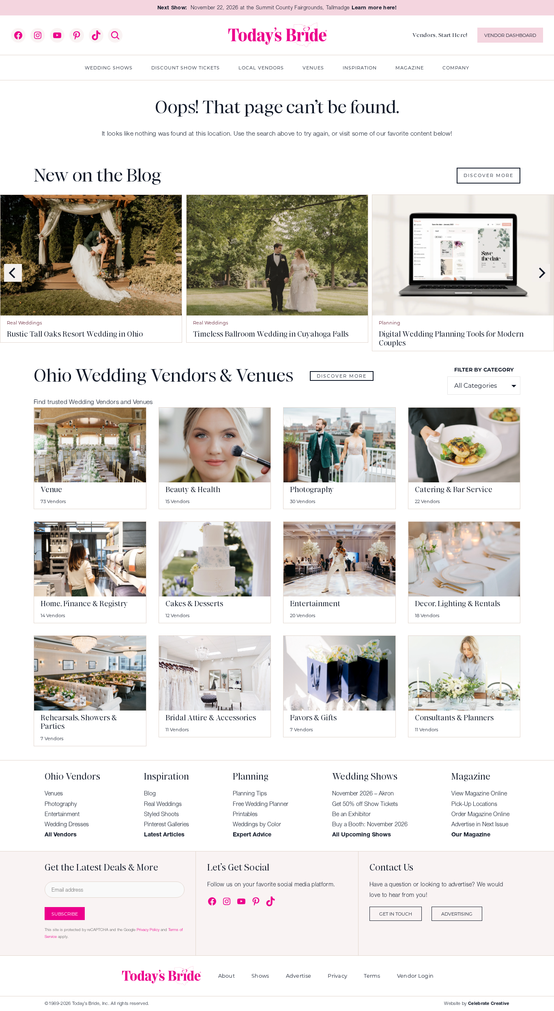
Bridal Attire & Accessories (210, 718)
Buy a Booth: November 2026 (370, 824)
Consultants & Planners (454, 718)
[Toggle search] (115, 35)
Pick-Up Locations (474, 804)
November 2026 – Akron (363, 793)
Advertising (456, 914)
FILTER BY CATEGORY (484, 369)
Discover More (488, 175)
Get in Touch (395, 914)
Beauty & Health (192, 489)
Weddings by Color (257, 824)
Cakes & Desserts (194, 603)
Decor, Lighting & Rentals (457, 603)
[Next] (541, 273)
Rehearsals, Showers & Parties (79, 722)
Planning (389, 323)
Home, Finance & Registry (84, 603)
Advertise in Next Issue (479, 824)
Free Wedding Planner (260, 804)
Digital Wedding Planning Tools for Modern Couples (451, 339)
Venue (51, 489)
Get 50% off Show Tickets (365, 804)
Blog (150, 793)
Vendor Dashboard (510, 35)
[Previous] (13, 273)
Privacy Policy (148, 929)
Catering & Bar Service (453, 489)
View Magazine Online (479, 793)
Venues (54, 793)
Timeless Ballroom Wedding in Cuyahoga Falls (270, 334)
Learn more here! (374, 7)
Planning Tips (250, 793)
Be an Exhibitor (351, 814)
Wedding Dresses (67, 824)
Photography (312, 489)
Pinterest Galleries (166, 824)
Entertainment (315, 603)
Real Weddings (24, 323)
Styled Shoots (161, 814)
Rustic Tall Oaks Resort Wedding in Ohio (75, 334)
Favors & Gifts (313, 718)
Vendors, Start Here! (439, 35)
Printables (245, 814)
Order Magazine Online (480, 814)
